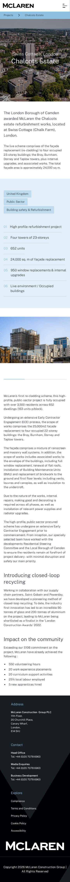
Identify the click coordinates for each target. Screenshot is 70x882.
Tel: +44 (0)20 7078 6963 (25, 756)
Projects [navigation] (8, 15)
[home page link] (17, 6)
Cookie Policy (18, 823)
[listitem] (35, 340)
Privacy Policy (19, 815)
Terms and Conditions (23, 808)
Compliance (18, 801)
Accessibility (18, 830)
